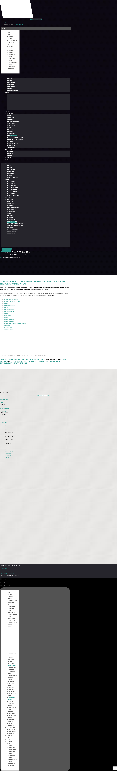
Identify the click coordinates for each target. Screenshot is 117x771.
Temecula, (22, 287)
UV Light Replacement (9, 322)
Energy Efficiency (11, 123)
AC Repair (9, 81)
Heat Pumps (10, 131)
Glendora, (20, 289)
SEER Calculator (12, 66)
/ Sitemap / (4, 568)
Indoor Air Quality (12, 135)
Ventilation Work (11, 133)
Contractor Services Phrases (15, 139)
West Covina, (14, 289)
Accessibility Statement (13, 41)
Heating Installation (12, 101)
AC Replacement (11, 83)
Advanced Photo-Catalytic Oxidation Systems (15, 324)
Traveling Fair (10, 119)
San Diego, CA (31, 289)
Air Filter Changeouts (9, 309)
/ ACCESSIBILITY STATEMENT (7, 573)
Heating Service (11, 95)
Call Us (3, 582)
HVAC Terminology (12, 58)
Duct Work (10, 129)
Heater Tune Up (11, 107)
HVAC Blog (12, 50)
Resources (10, 44)
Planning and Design (12, 143)
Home (9, 32)
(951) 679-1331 (19, 25)
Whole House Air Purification (11, 299)
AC (5, 77)
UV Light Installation (9, 319)
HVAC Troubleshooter (13, 62)
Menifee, (12, 287)
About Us (9, 595)
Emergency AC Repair (12, 91)
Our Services (9, 436)
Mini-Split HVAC (11, 125)
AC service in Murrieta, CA (21, 355)
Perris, (44, 287)
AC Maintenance (11, 87)
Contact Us (11, 69)
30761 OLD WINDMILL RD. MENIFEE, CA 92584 (6, 409)
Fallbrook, (25, 289)
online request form (53, 359)
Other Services (9, 113)
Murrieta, (17, 287)
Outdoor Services (11, 145)
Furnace (9, 127)
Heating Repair (11, 97)
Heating (7, 93)
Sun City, (27, 287)
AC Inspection (10, 85)
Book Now (5, 585)
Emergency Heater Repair (13, 109)
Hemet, (57, 287)
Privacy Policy (11, 37)
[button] (36, 28)
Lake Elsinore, (33, 287)
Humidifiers (6, 313)
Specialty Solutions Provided (15, 137)
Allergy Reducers (8, 328)
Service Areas (11, 47)
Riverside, (52, 287)
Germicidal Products (8, 330)
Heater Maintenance (12, 105)
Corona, (48, 287)
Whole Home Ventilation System (12, 301)
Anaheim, (8, 289)
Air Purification (7, 303)
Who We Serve (8, 149)
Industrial (9, 155)
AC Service (9, 79)
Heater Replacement (12, 103)
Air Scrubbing (7, 326)
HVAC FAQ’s (12, 54)
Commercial (10, 153)
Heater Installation (11, 642)
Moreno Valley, (63, 287)
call (52, 295)
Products (7, 159)
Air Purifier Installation (9, 305)
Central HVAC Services (13, 121)
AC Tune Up (9, 89)
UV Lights (6, 317)
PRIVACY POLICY (4, 571)
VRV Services (10, 141)
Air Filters (6, 307)
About (9, 34)
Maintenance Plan (10, 157)
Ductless (7, 111)
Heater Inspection (11, 99)
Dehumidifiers (7, 315)
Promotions (12, 52)
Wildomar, (40, 287)
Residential (10, 151)
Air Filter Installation (9, 311)
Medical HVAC (10, 117)
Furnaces (11, 687)
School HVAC (10, 115)
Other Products (11, 147)
